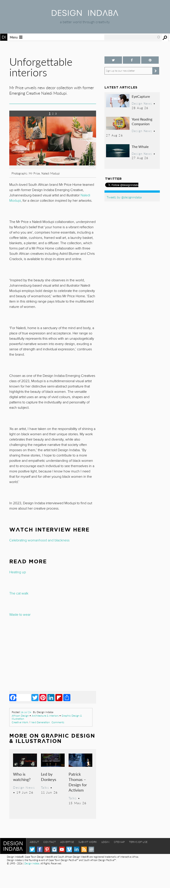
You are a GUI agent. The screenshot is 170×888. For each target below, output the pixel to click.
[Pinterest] (42, 697)
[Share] (66, 697)
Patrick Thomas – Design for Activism (78, 782)
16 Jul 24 (25, 712)
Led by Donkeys (48, 776)
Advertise (67, 842)
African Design (20, 715)
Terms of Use (138, 842)
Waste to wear (20, 614)
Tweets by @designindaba (124, 197)
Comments (58, 722)
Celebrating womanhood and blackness (39, 540)
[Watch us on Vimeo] (69, 849)
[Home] (85, 14)
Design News (24, 787)
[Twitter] (35, 697)
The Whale (140, 146)
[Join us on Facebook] (131, 60)
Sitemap (119, 842)
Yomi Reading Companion (142, 122)
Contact (49, 842)
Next (83, 149)
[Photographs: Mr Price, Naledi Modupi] (52, 167)
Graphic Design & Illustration (52, 738)
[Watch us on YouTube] (62, 849)
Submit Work (87, 842)
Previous (22, 149)
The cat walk (18, 593)
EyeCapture (141, 96)
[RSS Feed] (84, 849)
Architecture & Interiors (45, 715)
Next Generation (40, 722)
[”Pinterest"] (150, 60)
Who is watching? (22, 776)
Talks (45, 787)
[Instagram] (54, 849)
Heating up (17, 572)
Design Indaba (31, 863)
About (34, 842)
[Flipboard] (58, 697)
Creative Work (20, 722)
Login (105, 842)
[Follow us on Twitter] (113, 60)
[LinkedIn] (50, 697)
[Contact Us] (91, 849)
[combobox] (132, 37)
